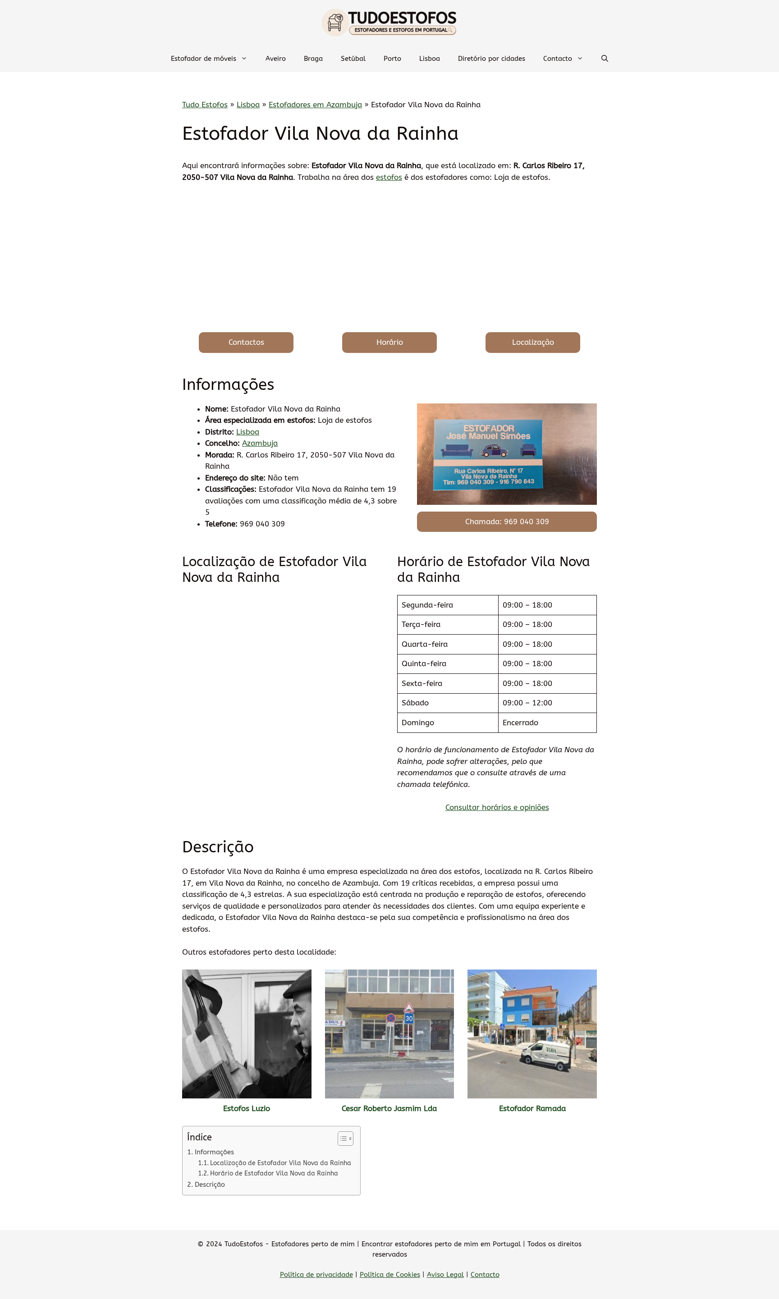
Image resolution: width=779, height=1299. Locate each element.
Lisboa (429, 59)
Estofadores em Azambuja (315, 104)
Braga (313, 59)
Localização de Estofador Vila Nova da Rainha (280, 1163)
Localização (533, 342)
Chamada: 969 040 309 (507, 521)
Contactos (246, 342)
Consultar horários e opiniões (497, 807)
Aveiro (276, 59)
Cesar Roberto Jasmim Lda (389, 1108)
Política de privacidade (316, 1275)
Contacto (557, 59)
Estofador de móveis (203, 59)
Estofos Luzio (246, 1108)
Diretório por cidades (491, 59)
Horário (389, 342)
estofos (389, 177)
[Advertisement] (389, 258)
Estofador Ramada (532, 1108)
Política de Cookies (390, 1275)
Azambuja (260, 443)
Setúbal (353, 59)
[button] (604, 58)
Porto (392, 59)
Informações (214, 1152)
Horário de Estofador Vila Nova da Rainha (274, 1173)
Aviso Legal (445, 1275)
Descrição (210, 1184)
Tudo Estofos (205, 104)
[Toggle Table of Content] (341, 1138)
